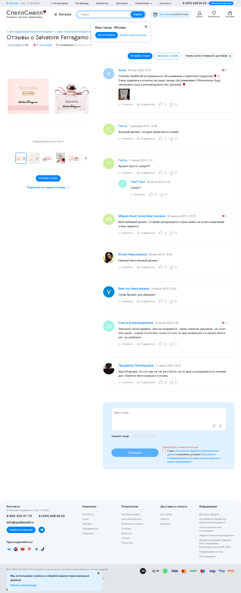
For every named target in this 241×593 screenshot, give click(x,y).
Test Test (138, 182)
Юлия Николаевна (132, 254)
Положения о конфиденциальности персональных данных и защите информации (193, 458)
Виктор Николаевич (133, 288)
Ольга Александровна (135, 323)
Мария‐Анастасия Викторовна (141, 216)
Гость (122, 126)
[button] (11, 158)
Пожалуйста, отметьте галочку (180, 447)
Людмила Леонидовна (136, 365)
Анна (122, 70)
